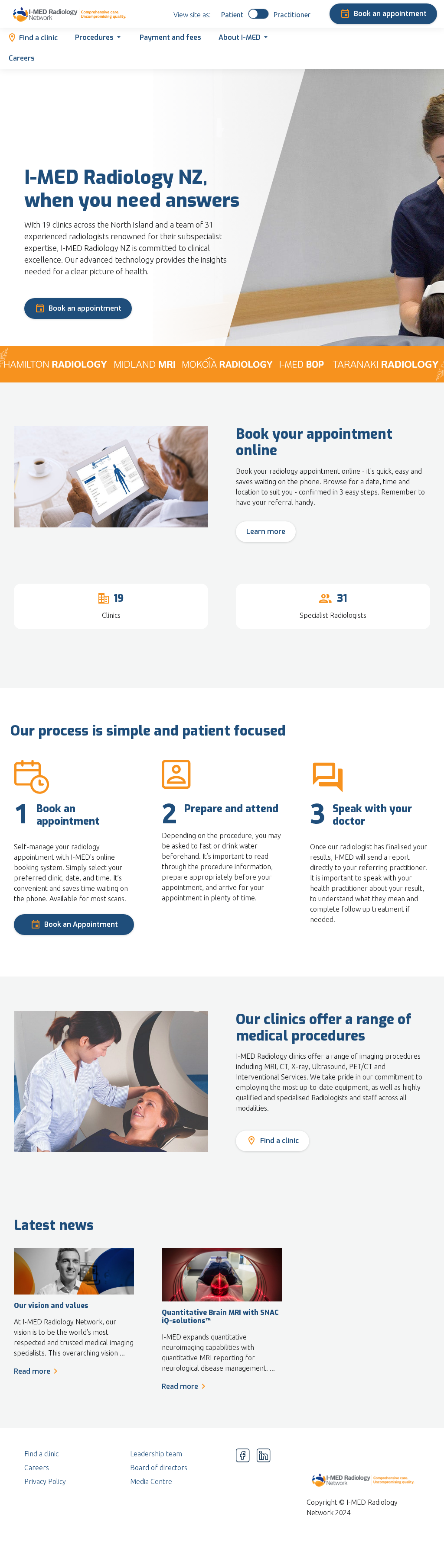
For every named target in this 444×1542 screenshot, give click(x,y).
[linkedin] (264, 1481)
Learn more (265, 531)
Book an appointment (390, 13)
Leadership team (156, 1454)
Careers (22, 58)
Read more (32, 1371)
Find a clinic (38, 37)
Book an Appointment (81, 924)
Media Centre (151, 1481)
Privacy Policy (45, 1481)
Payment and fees (170, 37)
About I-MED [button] (240, 37)
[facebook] (243, 1481)
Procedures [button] (94, 37)
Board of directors (158, 1467)
